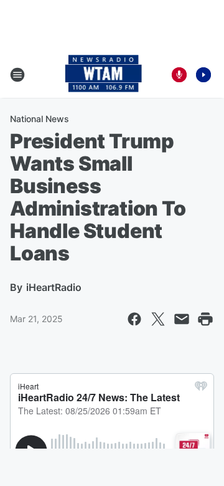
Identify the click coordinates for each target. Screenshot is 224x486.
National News (39, 118)
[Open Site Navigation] (17, 74)
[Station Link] (103, 75)
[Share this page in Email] (181, 319)
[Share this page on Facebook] (134, 319)
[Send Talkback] (179, 74)
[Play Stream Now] (203, 74)
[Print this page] (205, 319)
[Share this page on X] (158, 319)
